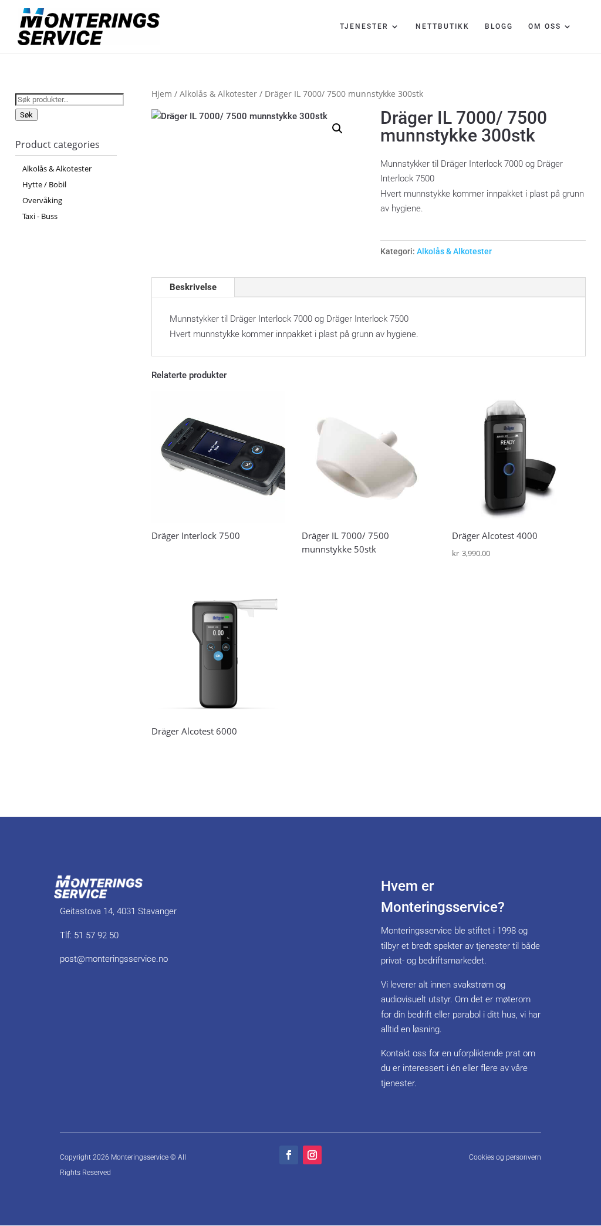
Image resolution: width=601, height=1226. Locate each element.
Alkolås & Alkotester (218, 93)
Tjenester (364, 26)
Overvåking (42, 200)
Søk (26, 114)
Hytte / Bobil (44, 184)
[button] (337, 128)
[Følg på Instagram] (312, 1155)
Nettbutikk (443, 26)
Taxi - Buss (40, 216)
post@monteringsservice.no (114, 959)
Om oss (544, 26)
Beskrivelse (193, 287)
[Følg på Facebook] (288, 1155)
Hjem (161, 93)
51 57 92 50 (96, 935)
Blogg (499, 26)
